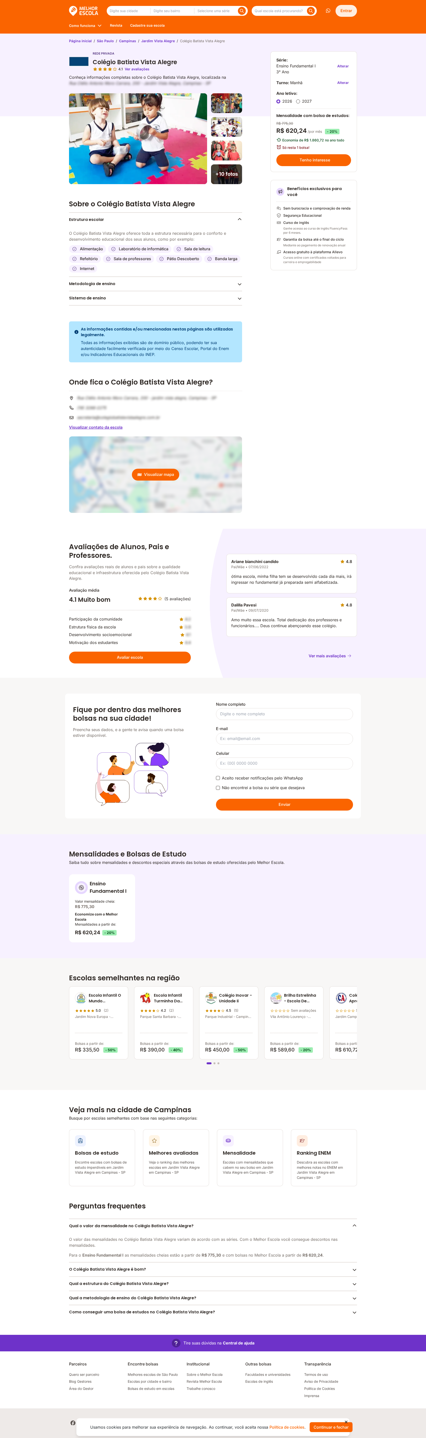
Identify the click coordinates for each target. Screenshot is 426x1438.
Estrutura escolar (86, 219)
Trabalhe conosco (201, 1388)
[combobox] (128, 10)
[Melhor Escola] (84, 11)
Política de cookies (286, 1427)
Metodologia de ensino (92, 284)
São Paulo (105, 41)
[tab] (209, 1063)
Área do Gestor (81, 1388)
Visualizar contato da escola (96, 427)
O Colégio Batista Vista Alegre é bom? (107, 1269)
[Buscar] (242, 11)
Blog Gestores (80, 1381)
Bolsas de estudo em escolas (151, 1388)
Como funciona (82, 25)
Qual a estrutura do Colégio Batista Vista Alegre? (119, 1283)
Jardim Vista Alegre (158, 41)
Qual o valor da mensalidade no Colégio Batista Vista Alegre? (131, 1226)
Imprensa (311, 1396)
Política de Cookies (319, 1388)
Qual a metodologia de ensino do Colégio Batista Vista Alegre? (132, 1298)
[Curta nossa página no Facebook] (73, 1423)
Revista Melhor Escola (204, 1381)
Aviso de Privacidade (321, 1381)
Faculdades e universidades (267, 1374)
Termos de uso (316, 1374)
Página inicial (80, 41)
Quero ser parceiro (84, 1374)
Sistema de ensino (87, 298)
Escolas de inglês (259, 1381)
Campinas (127, 41)
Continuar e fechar (331, 1427)
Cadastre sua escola (147, 25)
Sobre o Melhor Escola (205, 1374)
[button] (213, 1343)
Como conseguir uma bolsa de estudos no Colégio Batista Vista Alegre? (142, 1312)
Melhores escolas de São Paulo (153, 1374)
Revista (116, 25)
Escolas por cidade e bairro (150, 1381)
